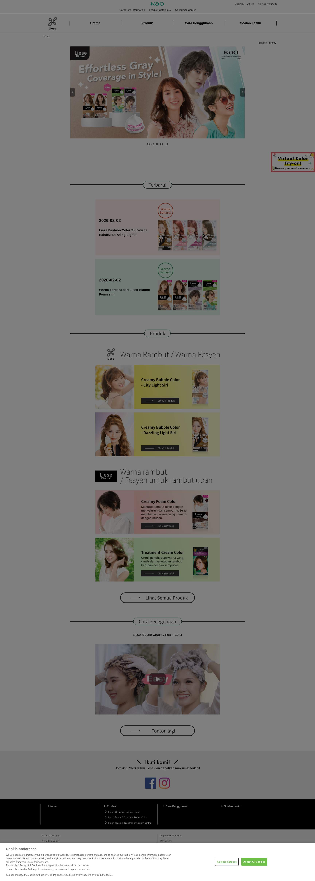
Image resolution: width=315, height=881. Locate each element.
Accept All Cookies (254, 861)
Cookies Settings (227, 861)
